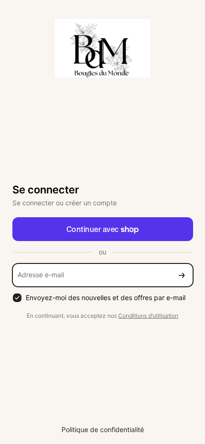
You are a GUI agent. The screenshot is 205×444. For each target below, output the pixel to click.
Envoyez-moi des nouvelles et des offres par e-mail (105, 297)
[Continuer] (182, 275)
